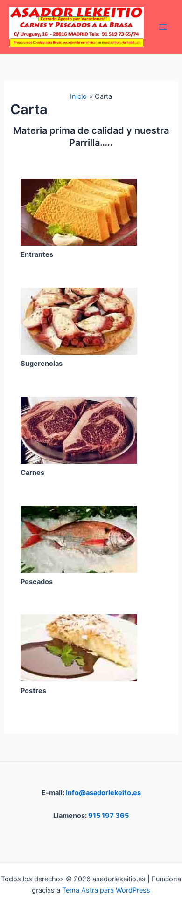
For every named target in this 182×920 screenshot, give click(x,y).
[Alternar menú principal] (163, 27)
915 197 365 (108, 815)
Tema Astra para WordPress (106, 890)
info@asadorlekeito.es (103, 793)
